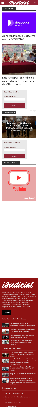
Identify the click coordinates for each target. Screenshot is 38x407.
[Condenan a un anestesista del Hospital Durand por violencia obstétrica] (5, 331)
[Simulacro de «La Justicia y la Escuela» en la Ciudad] (5, 375)
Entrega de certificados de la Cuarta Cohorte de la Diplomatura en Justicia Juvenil (19, 125)
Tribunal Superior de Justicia (14, 393)
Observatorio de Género (13, 403)
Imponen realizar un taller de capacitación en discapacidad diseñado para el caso (22, 325)
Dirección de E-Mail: (10, 96)
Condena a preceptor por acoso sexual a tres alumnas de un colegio (22, 336)
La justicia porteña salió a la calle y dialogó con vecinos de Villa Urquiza (18, 81)
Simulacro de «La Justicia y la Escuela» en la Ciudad (22, 374)
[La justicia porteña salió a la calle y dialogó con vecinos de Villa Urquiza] (19, 59)
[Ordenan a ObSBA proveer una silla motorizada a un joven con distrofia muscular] (5, 342)
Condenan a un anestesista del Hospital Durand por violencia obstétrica (22, 330)
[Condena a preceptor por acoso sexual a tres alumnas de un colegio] (5, 337)
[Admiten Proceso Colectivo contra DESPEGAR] (19, 22)
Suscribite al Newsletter (12, 92)
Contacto (7, 312)
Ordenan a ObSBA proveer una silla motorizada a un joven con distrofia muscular (21, 342)
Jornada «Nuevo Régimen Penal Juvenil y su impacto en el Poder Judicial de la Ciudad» (22, 368)
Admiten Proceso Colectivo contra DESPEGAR (18, 37)
